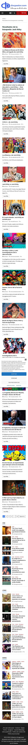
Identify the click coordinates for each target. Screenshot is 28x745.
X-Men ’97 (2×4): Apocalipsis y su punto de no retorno (14, 488)
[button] (25, 359)
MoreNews (23, 741)
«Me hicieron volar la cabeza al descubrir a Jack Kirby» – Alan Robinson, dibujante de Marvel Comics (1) (14, 75)
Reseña (9, 45)
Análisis (5, 493)
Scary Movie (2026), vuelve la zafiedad (6, 550)
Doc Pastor (5, 54)
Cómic (5, 45)
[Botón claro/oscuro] (10, 13)
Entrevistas (10, 80)
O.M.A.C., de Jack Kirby (14, 112)
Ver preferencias (14, 382)
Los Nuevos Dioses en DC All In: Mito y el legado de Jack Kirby (14, 40)
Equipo (23, 727)
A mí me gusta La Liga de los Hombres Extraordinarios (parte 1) (6, 638)
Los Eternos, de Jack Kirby (14, 145)
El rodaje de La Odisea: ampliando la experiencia (6, 560)
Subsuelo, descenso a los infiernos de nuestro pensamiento (6, 618)
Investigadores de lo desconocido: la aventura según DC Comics (14, 345)
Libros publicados (7, 731)
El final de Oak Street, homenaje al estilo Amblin (6, 580)
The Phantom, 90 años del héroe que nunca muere (6, 648)
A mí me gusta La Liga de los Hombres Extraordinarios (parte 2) (6, 628)
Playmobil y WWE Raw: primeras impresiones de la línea (6, 675)
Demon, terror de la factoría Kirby (14, 277)
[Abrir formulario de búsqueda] (14, 13)
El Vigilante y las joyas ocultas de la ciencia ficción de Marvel (14, 418)
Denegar (14, 378)
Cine (13, 526)
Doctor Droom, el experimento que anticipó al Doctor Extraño (14, 453)
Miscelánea (21, 681)
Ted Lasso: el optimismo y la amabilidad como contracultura (6, 695)
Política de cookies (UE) (18, 731)
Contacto (17, 727)
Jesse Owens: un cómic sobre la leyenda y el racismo (6, 598)
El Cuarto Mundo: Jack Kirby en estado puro (14, 207)
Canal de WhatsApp (19, 730)
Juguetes (14, 661)
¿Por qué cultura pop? (8, 727)
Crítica (9, 118)
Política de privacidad (13, 733)
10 (17, 516)
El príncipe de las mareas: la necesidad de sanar (6, 570)
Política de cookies (11, 385)
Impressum (18, 385)
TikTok (23, 13)
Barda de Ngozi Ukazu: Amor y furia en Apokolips (14, 310)
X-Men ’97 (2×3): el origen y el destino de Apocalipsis (6, 715)
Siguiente (22, 516)
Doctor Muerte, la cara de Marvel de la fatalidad (6, 540)
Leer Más (6, 64)
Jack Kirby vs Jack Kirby (14, 174)
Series (14, 493)
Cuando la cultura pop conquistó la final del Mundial (6, 685)
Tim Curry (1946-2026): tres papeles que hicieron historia (6, 530)
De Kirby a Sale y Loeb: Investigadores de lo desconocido (14, 240)
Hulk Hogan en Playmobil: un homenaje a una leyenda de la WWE (6, 665)
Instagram (10, 730)
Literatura (17, 556)
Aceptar (14, 374)
